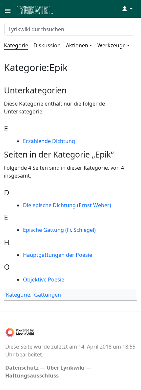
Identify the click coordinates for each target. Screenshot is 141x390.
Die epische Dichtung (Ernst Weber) (67, 205)
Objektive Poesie (43, 279)
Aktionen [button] (77, 45)
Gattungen (47, 294)
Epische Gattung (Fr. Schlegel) (59, 229)
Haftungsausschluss (32, 375)
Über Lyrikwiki (66, 367)
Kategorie (16, 45)
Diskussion (47, 45)
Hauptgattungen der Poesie (57, 254)
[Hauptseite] (66, 10)
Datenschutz (22, 367)
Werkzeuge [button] (111, 45)
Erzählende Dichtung (49, 141)
